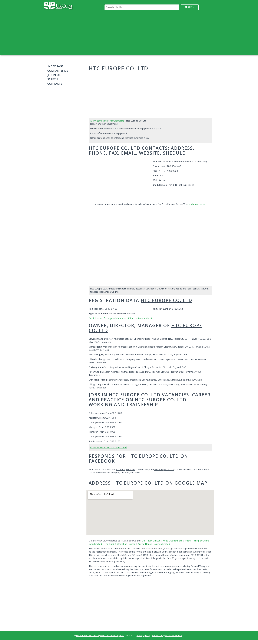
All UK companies (99, 120)
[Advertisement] (151, 32)
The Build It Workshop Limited (119, 543)
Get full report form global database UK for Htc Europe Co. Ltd (121, 318)
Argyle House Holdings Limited (154, 543)
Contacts (54, 83)
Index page (55, 66)
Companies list (58, 70)
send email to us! (196, 203)
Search (190, 7)
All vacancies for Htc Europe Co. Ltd (108, 447)
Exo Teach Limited (151, 540)
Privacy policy (143, 635)
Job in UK (54, 75)
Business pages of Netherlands (167, 635)
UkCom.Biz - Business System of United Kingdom (100, 635)
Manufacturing (117, 120)
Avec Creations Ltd (172, 540)
